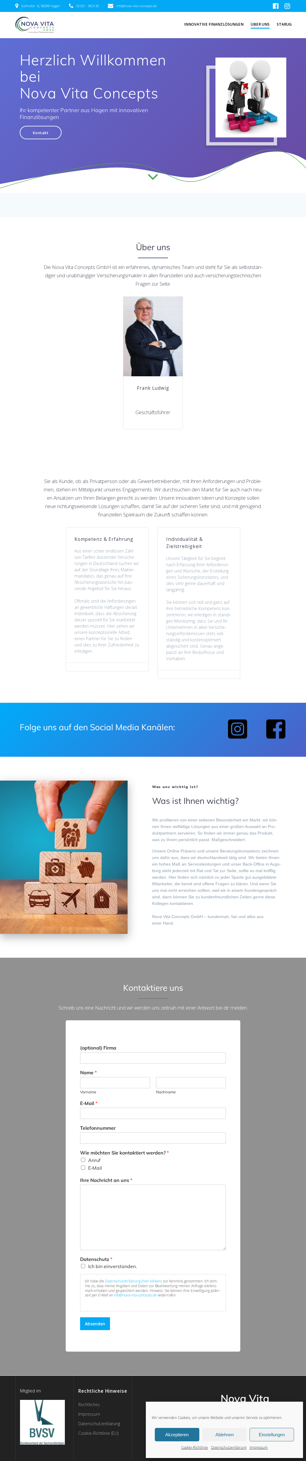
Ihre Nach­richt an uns (106, 1180)
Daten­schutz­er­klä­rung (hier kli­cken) (133, 1281)
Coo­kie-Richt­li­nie (194, 1447)
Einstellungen (272, 1434)
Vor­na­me (88, 1091)
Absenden (95, 1324)
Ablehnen (224, 1434)
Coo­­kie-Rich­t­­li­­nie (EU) (98, 1433)
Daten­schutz (96, 1259)
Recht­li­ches (89, 1404)
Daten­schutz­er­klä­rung (229, 1447)
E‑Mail (88, 1103)
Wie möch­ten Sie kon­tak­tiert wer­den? (124, 1153)
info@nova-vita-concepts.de (135, 1295)
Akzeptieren (177, 1434)
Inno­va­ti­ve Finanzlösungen (214, 24)
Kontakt (41, 132)
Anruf (94, 1160)
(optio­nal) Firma (98, 1048)
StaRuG (284, 24)
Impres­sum (259, 1447)
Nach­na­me (166, 1091)
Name (88, 1072)
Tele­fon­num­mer (98, 1128)
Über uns (260, 24)
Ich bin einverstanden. (112, 1266)
